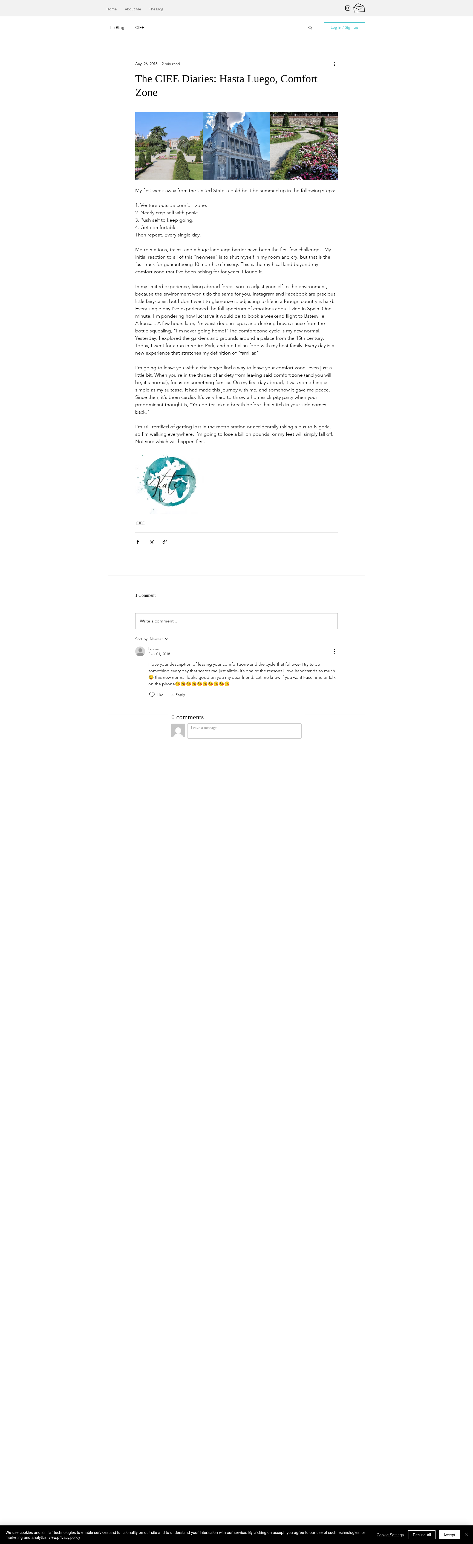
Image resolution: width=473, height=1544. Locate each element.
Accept (449, 1534)
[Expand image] (169, 146)
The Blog (116, 27)
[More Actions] (334, 651)
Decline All (422, 1534)
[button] (310, 27)
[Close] (466, 1535)
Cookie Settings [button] (390, 1534)
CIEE (139, 27)
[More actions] (334, 63)
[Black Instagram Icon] (347, 8)
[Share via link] (164, 541)
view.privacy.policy (64, 1537)
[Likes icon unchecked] (151, 695)
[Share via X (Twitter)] (151, 541)
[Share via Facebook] (137, 541)
